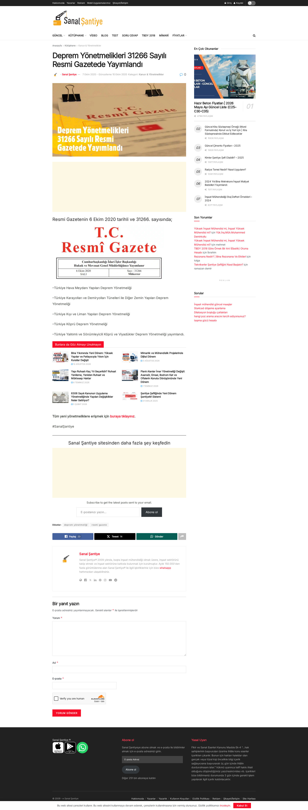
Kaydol (239, 3)
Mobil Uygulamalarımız (99, 3)
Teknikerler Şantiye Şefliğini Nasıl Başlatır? (218, 264)
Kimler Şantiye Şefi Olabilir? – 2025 (224, 157)
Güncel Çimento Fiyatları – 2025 (222, 145)
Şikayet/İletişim (120, 3)
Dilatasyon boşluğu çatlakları (210, 312)
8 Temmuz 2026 (81, 382)
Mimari (164, 35)
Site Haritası (249, 798)
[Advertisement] (191, 18)
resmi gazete (99, 524)
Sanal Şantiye (69, 74)
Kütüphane (76, 35)
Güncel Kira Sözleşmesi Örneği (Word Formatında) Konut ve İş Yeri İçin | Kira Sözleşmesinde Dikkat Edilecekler (226, 130)
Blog (104, 35)
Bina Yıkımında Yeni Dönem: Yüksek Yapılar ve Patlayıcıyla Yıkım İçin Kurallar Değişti (92, 356)
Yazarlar (71, 3)
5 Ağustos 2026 (151, 360)
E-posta (58, 678)
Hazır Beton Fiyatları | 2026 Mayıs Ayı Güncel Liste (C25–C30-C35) (215, 107)
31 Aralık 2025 (150, 401)
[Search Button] (254, 35)
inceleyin (225, 805)
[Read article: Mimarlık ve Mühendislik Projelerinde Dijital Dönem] (130, 357)
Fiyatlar (178, 35)
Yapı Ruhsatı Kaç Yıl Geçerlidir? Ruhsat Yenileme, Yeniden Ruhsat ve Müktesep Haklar (93, 375)
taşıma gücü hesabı (205, 320)
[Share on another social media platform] (182, 536)
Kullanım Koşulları (179, 798)
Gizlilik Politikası (200, 798)
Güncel (57, 35)
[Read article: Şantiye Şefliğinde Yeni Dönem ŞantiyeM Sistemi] (130, 397)
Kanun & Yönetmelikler (89, 45)
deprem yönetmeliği (76, 524)
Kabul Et (242, 805)
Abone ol (152, 512)
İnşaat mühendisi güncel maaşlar (213, 304)
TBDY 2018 (148, 35)
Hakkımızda (58, 3)
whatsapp (165, 567)
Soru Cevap (130, 35)
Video (93, 35)
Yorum (57, 618)
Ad (55, 662)
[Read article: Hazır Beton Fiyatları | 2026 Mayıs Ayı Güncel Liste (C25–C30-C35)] (225, 77)
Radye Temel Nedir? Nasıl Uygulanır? (225, 169)
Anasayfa (57, 45)
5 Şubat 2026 (80, 404)
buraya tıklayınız (122, 416)
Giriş (229, 3)
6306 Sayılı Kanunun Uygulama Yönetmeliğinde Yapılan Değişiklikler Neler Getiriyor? (92, 397)
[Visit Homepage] (77, 19)
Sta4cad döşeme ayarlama (209, 308)
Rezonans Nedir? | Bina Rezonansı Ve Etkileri (220, 256)
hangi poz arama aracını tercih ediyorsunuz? (220, 316)
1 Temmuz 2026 (150, 386)
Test (115, 35)
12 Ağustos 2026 (82, 364)
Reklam (81, 3)
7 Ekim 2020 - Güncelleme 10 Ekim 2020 (105, 74)
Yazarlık (163, 798)
